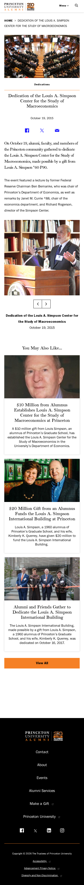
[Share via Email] (57, 130)
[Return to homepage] (20, 8)
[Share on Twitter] (42, 130)
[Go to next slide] (46, 304)
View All (42, 663)
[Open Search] (76, 5)
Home (8, 20)
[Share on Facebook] (27, 130)
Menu (63, 5)
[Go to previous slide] (37, 304)
